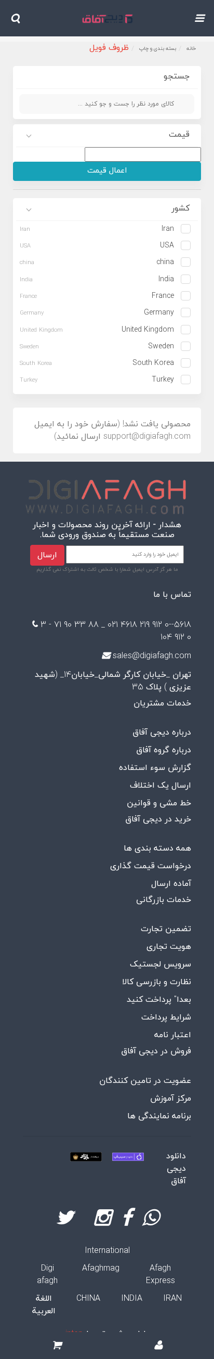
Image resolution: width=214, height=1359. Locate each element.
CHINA (88, 1298)
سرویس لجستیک (160, 964)
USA (167, 246)
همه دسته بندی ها (157, 848)
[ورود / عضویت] (158, 1346)
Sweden (161, 346)
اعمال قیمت (107, 170)
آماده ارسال (171, 884)
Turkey (163, 380)
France (163, 296)
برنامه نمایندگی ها (159, 1116)
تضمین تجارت (166, 929)
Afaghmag (100, 1268)
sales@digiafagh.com (152, 656)
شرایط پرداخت (166, 1017)
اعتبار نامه (172, 1035)
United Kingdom (148, 330)
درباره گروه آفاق (163, 750)
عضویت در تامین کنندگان (145, 1081)
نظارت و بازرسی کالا (156, 982)
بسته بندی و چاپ (157, 49)
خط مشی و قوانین (159, 803)
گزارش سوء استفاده (155, 768)
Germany (159, 313)
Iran (168, 229)
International (107, 1251)
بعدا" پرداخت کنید (159, 999)
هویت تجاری (168, 946)
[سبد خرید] (56, 1346)
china (165, 262)
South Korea (153, 363)
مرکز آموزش (170, 1098)
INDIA (131, 1298)
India (166, 279)
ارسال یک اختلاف (160, 785)
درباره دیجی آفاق (161, 732)
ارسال (47, 555)
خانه (191, 49)
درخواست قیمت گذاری (150, 866)
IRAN (172, 1298)
